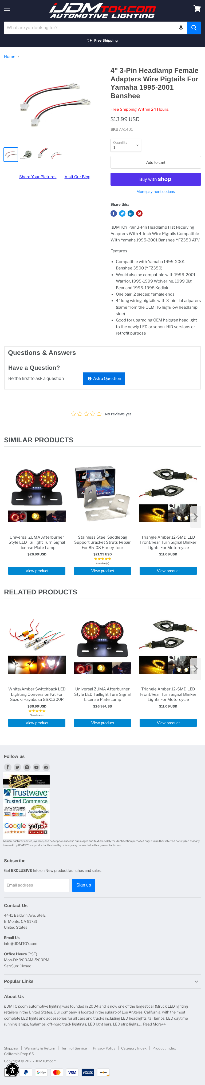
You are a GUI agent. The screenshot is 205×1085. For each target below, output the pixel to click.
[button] (181, 28)
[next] (195, 517)
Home (9, 56)
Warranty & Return (39, 1048)
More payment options (155, 191)
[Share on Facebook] (114, 213)
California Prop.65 (19, 1054)
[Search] (194, 28)
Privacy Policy (104, 1048)
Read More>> (154, 1024)
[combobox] (95, 28)
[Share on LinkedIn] (131, 213)
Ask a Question (106, 378)
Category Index (134, 1048)
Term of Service (74, 1048)
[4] (54, 104)
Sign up (83, 885)
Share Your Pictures (38, 176)
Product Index (164, 1048)
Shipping (11, 1048)
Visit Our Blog (77, 176)
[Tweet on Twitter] (122, 213)
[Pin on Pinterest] (139, 213)
